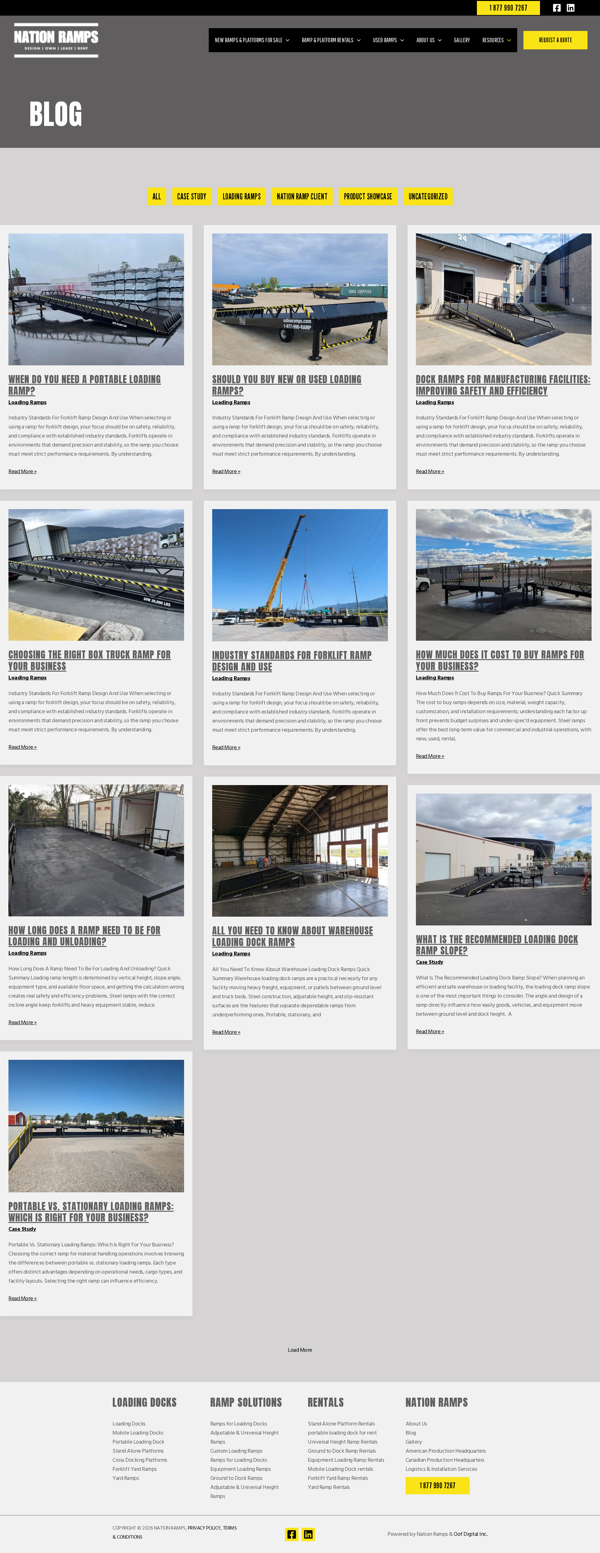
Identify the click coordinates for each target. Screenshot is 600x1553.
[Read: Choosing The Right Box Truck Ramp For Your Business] (96, 574)
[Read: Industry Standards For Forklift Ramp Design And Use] (300, 575)
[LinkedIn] (570, 7)
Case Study (191, 196)
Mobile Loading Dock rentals (340, 1469)
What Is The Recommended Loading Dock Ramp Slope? (497, 945)
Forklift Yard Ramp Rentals (338, 1478)
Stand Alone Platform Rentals (341, 1424)
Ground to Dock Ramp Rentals (342, 1451)
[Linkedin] (308, 1534)
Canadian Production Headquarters (445, 1460)
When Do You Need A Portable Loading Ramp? (84, 385)
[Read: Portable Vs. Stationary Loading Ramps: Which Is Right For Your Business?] (96, 1126)
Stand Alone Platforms (138, 1451)
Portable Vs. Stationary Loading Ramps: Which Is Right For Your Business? (91, 1212)
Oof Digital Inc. (471, 1534)
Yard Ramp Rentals (329, 1487)
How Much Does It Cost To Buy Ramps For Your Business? (500, 660)
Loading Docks (129, 1424)
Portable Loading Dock (138, 1442)
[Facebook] (556, 7)
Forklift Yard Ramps (134, 1469)
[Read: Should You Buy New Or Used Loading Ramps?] (300, 299)
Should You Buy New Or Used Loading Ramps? (287, 385)
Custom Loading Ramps (236, 1451)
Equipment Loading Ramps (240, 1469)
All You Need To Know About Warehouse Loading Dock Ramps (292, 936)
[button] (508, 8)
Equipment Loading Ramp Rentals (346, 1460)
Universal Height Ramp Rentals (343, 1442)
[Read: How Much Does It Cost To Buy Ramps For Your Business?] (504, 574)
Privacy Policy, (205, 1528)
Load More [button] (300, 1350)
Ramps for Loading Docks (238, 1424)
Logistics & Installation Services (441, 1469)
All (156, 196)
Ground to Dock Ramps (236, 1478)
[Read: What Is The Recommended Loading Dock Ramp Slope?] (504, 859)
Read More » (22, 471)
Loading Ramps (242, 196)
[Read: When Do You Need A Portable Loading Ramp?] (96, 299)
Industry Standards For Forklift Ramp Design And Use (292, 661)
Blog (411, 1433)
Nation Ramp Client (302, 196)
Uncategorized (428, 196)
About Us (416, 1424)
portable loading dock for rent (342, 1433)
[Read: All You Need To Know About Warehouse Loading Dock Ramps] (300, 850)
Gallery (414, 1442)
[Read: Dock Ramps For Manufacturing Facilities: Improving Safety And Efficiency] (504, 299)
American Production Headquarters (446, 1451)
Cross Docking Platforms (139, 1460)
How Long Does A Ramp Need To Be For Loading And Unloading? (84, 936)
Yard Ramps (125, 1478)
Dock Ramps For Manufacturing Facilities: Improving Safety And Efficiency (503, 385)
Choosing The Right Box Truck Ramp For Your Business (89, 660)
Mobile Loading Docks (137, 1433)
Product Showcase (368, 196)
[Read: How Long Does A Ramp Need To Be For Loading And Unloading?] (96, 850)
